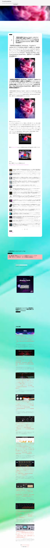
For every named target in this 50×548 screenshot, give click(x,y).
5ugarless (28, 546)
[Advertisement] (25, 26)
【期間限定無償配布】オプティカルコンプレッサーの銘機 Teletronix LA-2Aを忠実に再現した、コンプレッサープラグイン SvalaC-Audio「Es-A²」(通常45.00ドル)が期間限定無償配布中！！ (25, 534)
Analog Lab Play (14, 147)
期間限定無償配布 (11, 232)
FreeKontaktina (6, 1)
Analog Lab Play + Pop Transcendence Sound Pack (19, 164)
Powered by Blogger (25, 544)
